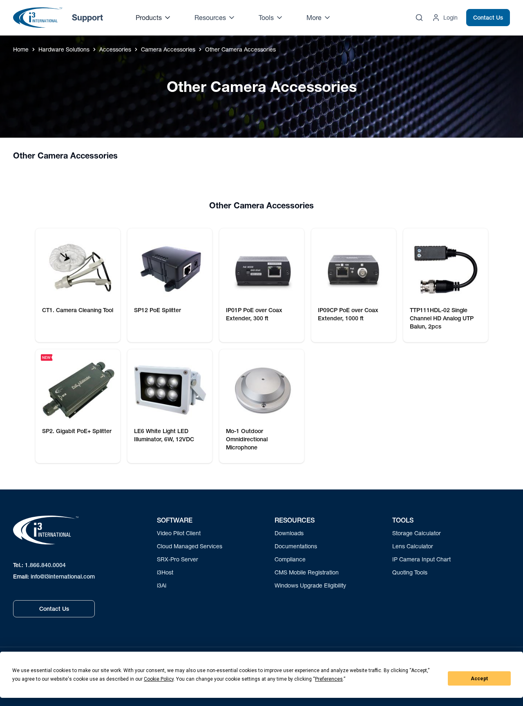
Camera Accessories (168, 49)
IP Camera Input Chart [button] (421, 559)
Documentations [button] (296, 546)
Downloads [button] (289, 533)
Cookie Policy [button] (159, 679)
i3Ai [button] (161, 585)
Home (21, 49)
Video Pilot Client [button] (179, 533)
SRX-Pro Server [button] (177, 559)
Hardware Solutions (63, 49)
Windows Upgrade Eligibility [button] (310, 585)
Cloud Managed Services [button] (189, 546)
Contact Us (488, 17)
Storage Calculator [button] (416, 533)
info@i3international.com (63, 576)
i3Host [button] (165, 572)
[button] (74, 155)
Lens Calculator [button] (412, 546)
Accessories (115, 49)
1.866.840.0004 (45, 565)
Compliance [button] (290, 559)
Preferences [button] (329, 679)
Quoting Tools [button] (409, 572)
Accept (479, 678)
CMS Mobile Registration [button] (307, 572)
